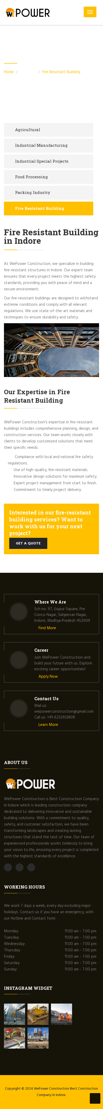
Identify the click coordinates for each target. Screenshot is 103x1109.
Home (9, 72)
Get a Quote (28, 543)
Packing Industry (32, 192)
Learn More (48, 725)
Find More (47, 628)
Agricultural (27, 129)
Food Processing (31, 176)
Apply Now (48, 676)
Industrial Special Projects (41, 161)
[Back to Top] (95, 1098)
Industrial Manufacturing (41, 145)
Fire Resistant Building (61, 72)
